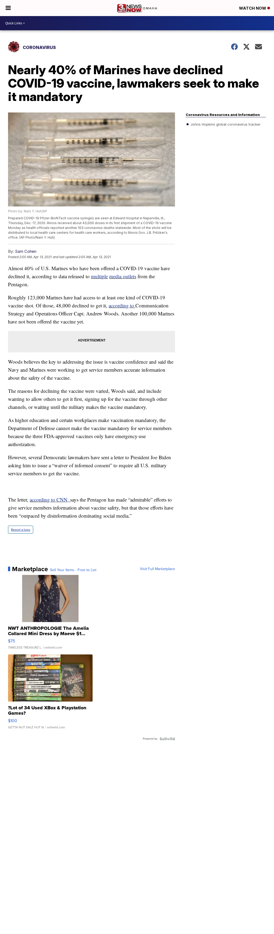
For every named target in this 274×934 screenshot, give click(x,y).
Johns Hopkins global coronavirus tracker (225, 124)
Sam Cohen (25, 251)
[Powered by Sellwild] (167, 739)
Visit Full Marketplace (157, 569)
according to (122, 305)
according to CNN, (50, 499)
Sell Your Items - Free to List (73, 570)
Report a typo (20, 529)
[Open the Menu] (8, 8)
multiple (99, 276)
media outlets (122, 276)
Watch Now (253, 8)
